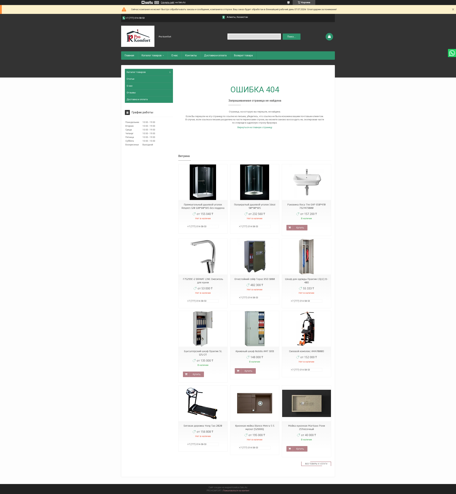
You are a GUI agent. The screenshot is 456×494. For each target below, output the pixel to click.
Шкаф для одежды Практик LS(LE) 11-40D (306, 281)
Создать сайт (167, 2)
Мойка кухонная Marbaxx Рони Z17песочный (306, 427)
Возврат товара (243, 55)
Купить (300, 227)
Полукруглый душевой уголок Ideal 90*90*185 (254, 206)
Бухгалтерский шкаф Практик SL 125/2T (203, 353)
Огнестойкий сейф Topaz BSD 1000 (254, 279)
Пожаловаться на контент (236, 490)
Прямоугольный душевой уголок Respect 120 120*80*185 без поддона (203, 206)
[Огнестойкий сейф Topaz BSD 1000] (254, 257)
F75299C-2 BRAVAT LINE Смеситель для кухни (203, 281)
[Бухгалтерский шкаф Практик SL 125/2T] (202, 329)
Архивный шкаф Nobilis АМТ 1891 (254, 351)
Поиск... (291, 36)
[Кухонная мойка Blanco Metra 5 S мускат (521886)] (254, 403)
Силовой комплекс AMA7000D (306, 351)
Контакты (191, 55)
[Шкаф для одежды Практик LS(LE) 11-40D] (306, 257)
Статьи (130, 79)
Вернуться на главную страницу (254, 127)
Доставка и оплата (215, 55)
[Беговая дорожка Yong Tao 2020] (202, 403)
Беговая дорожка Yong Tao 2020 (203, 425)
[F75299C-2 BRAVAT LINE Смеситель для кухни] (202, 257)
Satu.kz (243, 487)
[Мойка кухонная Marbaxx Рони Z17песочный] (306, 403)
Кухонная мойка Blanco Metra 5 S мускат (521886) (254, 427)
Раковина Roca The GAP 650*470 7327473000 (306, 206)
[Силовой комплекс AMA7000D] (306, 329)
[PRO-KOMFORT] (137, 36)
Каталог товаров (152, 55)
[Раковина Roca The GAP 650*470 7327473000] (306, 182)
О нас (174, 55)
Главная (129, 55)
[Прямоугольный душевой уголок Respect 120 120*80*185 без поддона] (202, 182)
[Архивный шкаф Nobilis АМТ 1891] (254, 329)
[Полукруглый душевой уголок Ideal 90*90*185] (254, 182)
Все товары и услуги (316, 464)
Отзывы (131, 92)
